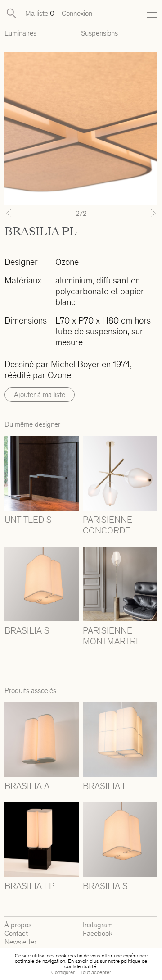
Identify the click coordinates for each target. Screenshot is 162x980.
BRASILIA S (27, 630)
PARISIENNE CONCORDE (107, 525)
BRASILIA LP (29, 885)
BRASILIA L (105, 785)
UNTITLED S (28, 519)
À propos (18, 925)
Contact (16, 933)
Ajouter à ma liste (39, 394)
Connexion (77, 13)
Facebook (97, 933)
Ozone (67, 261)
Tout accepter (96, 972)
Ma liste (39, 13)
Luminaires (20, 33)
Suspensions (99, 33)
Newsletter (20, 942)
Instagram (97, 925)
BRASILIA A (27, 785)
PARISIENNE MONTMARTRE (112, 636)
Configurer (63, 972)
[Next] (146, 213)
